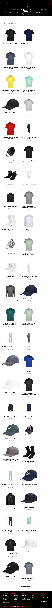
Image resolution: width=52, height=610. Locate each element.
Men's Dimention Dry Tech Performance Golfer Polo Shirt (29, 91)
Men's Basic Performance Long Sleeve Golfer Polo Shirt (29, 230)
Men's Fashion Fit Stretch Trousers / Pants (29, 138)
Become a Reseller (26, 599)
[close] (50, 1)
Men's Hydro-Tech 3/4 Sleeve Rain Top (10, 554)
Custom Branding (9, 12)
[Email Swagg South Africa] (7, 3)
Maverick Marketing (22, 606)
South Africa (24, 595)
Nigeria (33, 597)
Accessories (42, 9)
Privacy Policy (15, 599)
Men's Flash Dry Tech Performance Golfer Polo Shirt (10, 91)
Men (17, 12)
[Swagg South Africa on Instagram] (4, 3)
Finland (23, 598)
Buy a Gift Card (6, 602)
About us (4, 598)
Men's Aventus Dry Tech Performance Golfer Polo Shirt (10, 324)
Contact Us (37, 12)
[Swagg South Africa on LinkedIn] (6, 3)
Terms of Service (15, 598)
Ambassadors (5, 597)
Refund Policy (15, 597)
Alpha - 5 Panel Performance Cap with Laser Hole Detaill (10, 460)
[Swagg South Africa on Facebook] (2, 3)
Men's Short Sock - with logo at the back (10, 230)
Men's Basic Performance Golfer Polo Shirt (10, 44)
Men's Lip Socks (10, 184)
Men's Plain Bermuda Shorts (29, 184)
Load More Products (26, 586)
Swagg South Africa (9, 606)
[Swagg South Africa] (26, 11)
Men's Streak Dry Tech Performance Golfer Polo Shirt (29, 253)
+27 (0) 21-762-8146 (13, 3)
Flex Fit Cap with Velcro (10, 112)
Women (36, 9)
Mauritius (24, 597)
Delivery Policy (15, 595)
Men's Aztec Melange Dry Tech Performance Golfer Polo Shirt (29, 324)
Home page (5, 595)
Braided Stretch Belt (10, 160)
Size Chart (5, 601)
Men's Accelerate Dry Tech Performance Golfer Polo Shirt (29, 161)
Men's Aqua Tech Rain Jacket (10, 508)
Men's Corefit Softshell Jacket (10, 206)
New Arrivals (14, 9)
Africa (32, 595)
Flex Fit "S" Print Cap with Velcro (10, 438)
